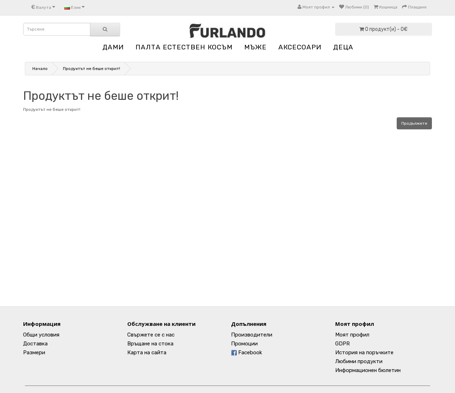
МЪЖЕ (255, 47)
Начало (40, 68)
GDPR (342, 343)
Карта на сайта (146, 352)
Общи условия (41, 335)
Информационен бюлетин (368, 370)
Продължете (414, 123)
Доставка (35, 343)
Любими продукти (358, 361)
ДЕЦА (343, 47)
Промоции (244, 343)
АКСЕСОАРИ (299, 47)
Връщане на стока (150, 343)
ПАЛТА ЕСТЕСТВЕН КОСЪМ (183, 47)
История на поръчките (364, 352)
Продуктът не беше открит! (91, 68)
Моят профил (352, 335)
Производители (251, 335)
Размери (34, 352)
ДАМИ (113, 47)
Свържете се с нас (151, 335)
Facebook (249, 352)
